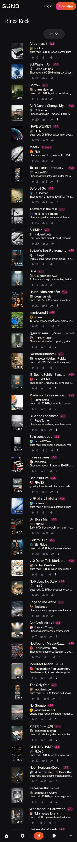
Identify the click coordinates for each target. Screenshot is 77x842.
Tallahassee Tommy (46, 813)
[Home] (23, 836)
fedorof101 (41, 172)
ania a (38, 317)
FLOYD (39, 131)
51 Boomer (41, 110)
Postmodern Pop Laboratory (52, 668)
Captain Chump (44, 627)
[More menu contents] (57, 57)
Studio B (39, 524)
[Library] (54, 836)
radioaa (39, 503)
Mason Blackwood (66, 772)
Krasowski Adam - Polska (50, 358)
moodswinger (43, 689)
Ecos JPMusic (43, 441)
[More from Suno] (70, 835)
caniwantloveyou (45, 730)
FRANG (39, 482)
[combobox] (54, 34)
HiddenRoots (42, 234)
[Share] (51, 57)
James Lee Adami (45, 792)
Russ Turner (42, 420)
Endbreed (40, 606)
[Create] (39, 836)
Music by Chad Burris (43, 772)
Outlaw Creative (44, 565)
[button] (42, 51)
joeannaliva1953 (44, 710)
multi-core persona (46, 213)
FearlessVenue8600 (47, 648)
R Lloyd (39, 255)
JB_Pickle (40, 544)
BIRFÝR (39, 586)
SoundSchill (42, 379)
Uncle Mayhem (43, 89)
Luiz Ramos (41, 400)
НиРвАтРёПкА (43, 338)
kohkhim (39, 48)
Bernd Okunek (43, 69)
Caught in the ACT (45, 275)
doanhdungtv (42, 296)
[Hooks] (6, 836)
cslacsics (40, 462)
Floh (37, 151)
